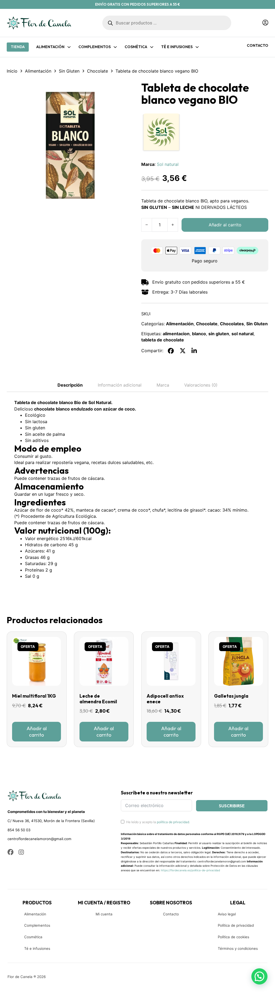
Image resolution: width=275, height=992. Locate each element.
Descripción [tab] (70, 385)
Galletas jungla (231, 696)
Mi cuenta (104, 914)
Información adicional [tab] (120, 385)
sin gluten (218, 333)
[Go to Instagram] (21, 852)
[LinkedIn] (194, 351)
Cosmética (33, 937)
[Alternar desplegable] (69, 47)
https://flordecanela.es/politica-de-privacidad (190, 870)
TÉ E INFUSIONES (177, 46)
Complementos (37, 925)
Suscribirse (232, 805)
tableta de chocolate (162, 339)
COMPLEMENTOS (94, 46)
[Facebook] (171, 351)
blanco (199, 333)
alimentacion (176, 333)
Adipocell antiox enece (165, 699)
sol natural (242, 333)
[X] (183, 351)
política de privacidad (173, 822)
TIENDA (18, 46)
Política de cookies (233, 937)
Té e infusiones (37, 948)
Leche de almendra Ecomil (98, 699)
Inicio (12, 71)
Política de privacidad (236, 925)
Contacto (257, 45)
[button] (126, 89)
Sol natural (168, 164)
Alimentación (50, 46)
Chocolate (97, 71)
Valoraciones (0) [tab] (201, 385)
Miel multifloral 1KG (34, 696)
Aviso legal (227, 914)
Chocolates (232, 323)
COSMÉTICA (136, 46)
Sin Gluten (69, 71)
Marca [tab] (163, 385)
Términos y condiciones (238, 948)
